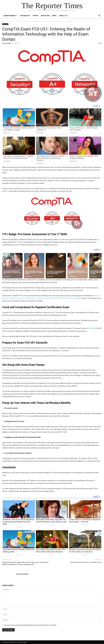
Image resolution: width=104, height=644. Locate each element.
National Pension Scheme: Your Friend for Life (86, 562)
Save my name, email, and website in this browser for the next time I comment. (30, 625)
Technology (25, 16)
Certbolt (92, 328)
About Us (63, 16)
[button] (99, 16)
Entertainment (10, 16)
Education (45, 16)
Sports (35, 16)
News (54, 16)
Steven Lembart (6, 43)
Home (4, 21)
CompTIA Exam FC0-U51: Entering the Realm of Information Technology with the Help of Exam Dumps (46, 34)
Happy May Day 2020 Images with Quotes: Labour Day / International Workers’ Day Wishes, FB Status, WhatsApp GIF (25, 563)
